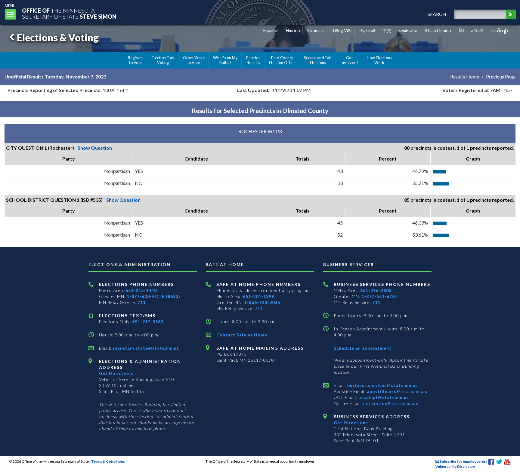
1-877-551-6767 (379, 296)
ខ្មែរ (461, 30)
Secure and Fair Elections (318, 60)
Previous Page (500, 76)
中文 (387, 30)
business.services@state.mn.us (382, 385)
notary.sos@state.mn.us (390, 403)
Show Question (95, 148)
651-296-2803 (376, 290)
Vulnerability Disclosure (455, 466)
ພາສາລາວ (408, 30)
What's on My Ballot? (225, 60)
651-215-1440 (141, 290)
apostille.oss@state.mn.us (396, 391)
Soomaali (315, 30)
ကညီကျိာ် (499, 30)
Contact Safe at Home (241, 334)
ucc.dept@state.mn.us (383, 397)
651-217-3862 (147, 321)
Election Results (253, 60)
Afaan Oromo (438, 30)
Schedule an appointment (363, 348)
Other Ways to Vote (194, 60)
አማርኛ (477, 30)
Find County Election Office (282, 60)
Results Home (464, 76)
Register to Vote (135, 60)
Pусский (367, 30)
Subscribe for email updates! (463, 461)
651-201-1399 (258, 296)
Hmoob (293, 30)
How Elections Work (379, 60)
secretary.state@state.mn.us (145, 348)
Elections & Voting (58, 37)
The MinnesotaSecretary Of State (69, 13)
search (437, 14)
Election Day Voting (163, 60)
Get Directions (116, 373)
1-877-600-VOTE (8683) (153, 296)
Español (270, 30)
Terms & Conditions (108, 461)
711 (142, 302)
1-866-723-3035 (262, 302)
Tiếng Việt (342, 30)
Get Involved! (349, 60)
